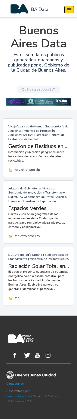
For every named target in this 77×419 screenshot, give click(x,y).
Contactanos (15, 384)
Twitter (28, 355)
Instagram (50, 355)
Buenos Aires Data (19, 396)
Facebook (17, 355)
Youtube (39, 355)
